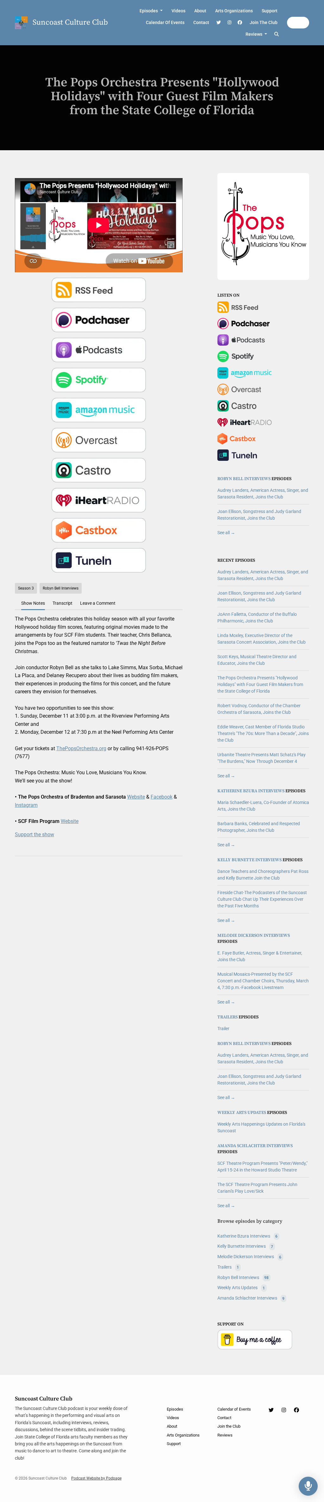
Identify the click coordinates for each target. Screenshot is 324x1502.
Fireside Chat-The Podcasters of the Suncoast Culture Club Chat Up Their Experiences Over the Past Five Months (262, 899)
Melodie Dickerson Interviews (253, 935)
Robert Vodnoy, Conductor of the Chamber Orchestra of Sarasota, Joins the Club (259, 709)
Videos (178, 10)
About (200, 10)
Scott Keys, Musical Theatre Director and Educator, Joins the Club (256, 660)
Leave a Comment (97, 603)
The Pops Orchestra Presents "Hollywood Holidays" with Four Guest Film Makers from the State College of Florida (260, 684)
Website (136, 797)
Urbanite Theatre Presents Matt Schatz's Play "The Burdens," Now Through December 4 (261, 758)
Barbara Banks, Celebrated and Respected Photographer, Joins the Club (258, 827)
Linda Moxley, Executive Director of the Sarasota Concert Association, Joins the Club (261, 639)
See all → (226, 532)
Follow (298, 22)
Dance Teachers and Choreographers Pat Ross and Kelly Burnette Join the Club (262, 875)
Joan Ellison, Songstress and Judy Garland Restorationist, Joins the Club (259, 515)
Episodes (149, 10)
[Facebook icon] (296, 1410)
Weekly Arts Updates (241, 1113)
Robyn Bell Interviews (244, 479)
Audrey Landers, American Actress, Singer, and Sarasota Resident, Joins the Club (262, 493)
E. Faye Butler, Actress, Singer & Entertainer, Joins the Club (259, 956)
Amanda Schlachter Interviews (255, 1146)
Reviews (254, 34)
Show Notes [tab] (33, 603)
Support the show (34, 834)
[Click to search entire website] (276, 34)
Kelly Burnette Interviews (249, 860)
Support (269, 10)
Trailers (227, 1017)
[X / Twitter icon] (271, 1410)
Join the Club (263, 22)
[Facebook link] (240, 22)
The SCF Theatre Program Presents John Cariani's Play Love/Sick (257, 1188)
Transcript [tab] (62, 603)
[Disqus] (99, 943)
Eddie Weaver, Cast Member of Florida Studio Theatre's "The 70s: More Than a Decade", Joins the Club (263, 733)
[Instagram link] (229, 22)
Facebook (161, 797)
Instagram (26, 805)
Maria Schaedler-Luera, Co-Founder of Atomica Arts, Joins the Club (263, 806)
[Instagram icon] (284, 1410)
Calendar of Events (165, 22)
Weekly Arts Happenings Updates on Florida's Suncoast (261, 1127)
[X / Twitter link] (219, 22)
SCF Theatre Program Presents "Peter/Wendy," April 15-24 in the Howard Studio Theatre (262, 1166)
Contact (201, 22)
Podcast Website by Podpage (96, 1478)
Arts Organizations (234, 10)
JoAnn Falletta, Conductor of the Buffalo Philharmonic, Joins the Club (257, 617)
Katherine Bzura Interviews (250, 791)
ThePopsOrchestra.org (81, 748)
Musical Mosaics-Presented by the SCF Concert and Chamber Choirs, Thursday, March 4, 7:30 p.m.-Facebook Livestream (263, 981)
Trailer (223, 1028)
